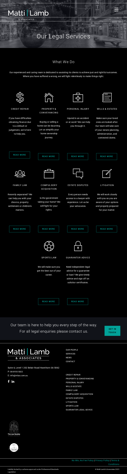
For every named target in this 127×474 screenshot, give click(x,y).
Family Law (72, 390)
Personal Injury (75, 382)
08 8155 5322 (16, 372)
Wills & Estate (74, 386)
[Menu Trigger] (116, 9)
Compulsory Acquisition (79, 394)
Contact (70, 361)
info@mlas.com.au (19, 375)
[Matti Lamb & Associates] (28, 12)
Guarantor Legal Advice (79, 410)
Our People (72, 350)
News (69, 357)
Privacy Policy (102, 460)
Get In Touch (112, 331)
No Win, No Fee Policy (83, 460)
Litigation (71, 402)
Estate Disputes (74, 398)
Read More (19, 155)
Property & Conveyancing (80, 378)
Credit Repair (73, 375)
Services (70, 354)
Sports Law (72, 406)
